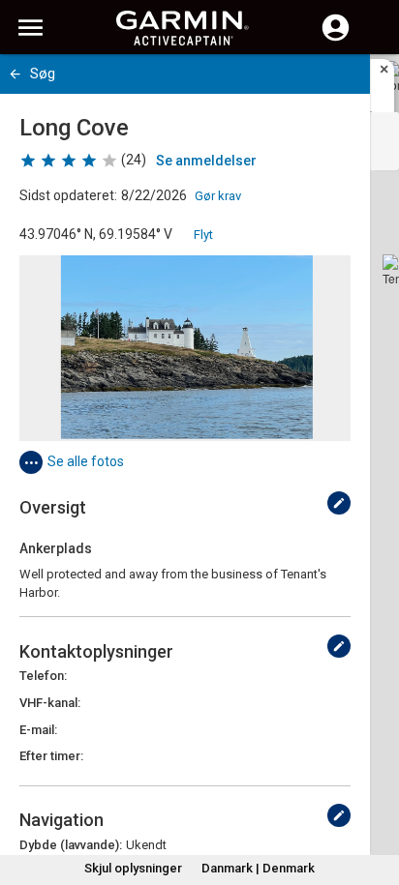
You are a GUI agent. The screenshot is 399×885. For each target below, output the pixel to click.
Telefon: (43, 675)
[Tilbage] (15, 74)
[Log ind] (336, 38)
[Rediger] (339, 503)
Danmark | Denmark (258, 868)
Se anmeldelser (206, 160)
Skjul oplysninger (133, 868)
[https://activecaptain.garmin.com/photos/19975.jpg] (185, 348)
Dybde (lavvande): (70, 845)
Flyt (203, 234)
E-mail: (38, 730)
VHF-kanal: (49, 702)
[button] (374, 796)
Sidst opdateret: (68, 195)
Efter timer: (51, 756)
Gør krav (218, 196)
